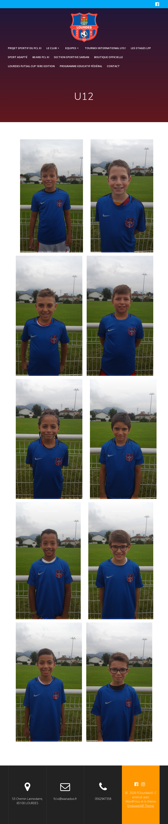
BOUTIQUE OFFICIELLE (108, 57)
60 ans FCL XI (40, 57)
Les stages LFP (141, 48)
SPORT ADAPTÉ (17, 57)
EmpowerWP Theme (140, 806)
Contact (113, 66)
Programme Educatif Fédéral (81, 66)
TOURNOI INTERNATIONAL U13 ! (105, 48)
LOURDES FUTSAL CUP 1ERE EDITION (31, 66)
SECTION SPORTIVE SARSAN (71, 57)
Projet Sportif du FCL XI (24, 48)
